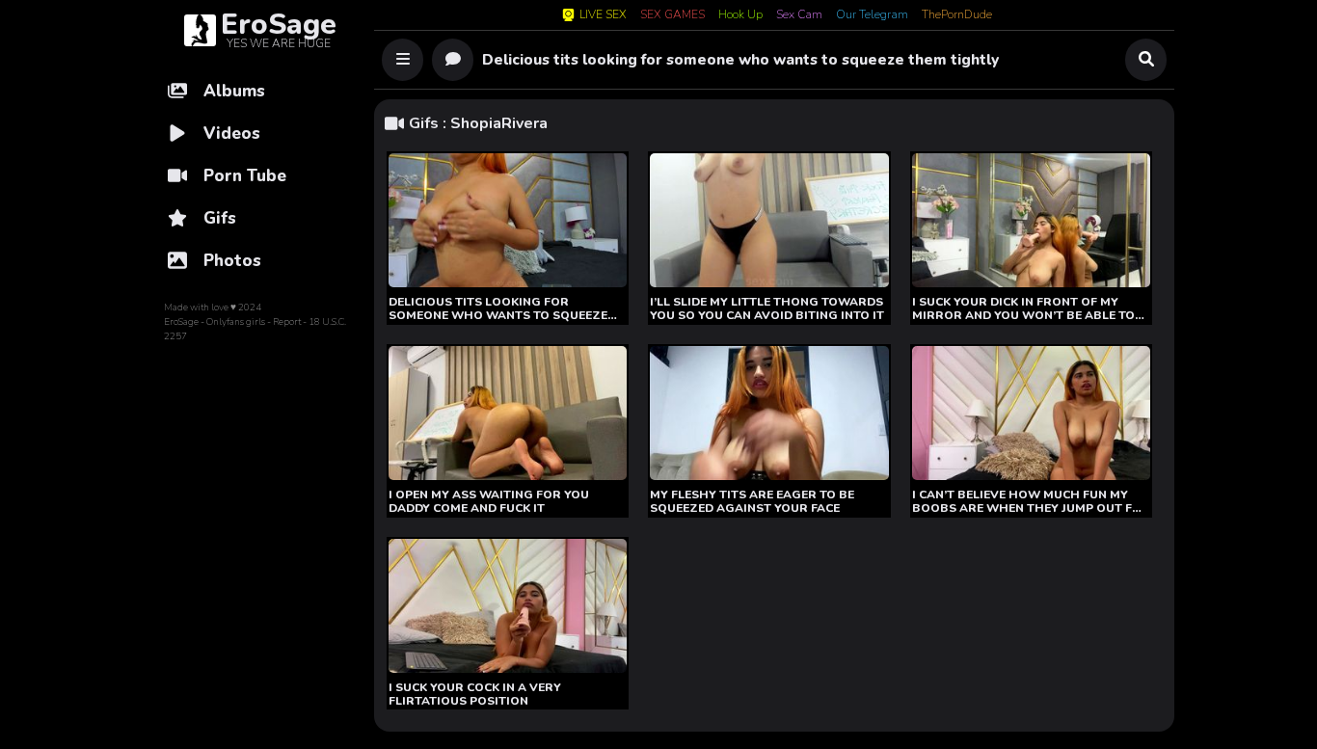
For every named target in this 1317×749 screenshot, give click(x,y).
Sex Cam (799, 15)
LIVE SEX (603, 15)
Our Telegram (872, 15)
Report (287, 322)
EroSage (181, 322)
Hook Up (740, 15)
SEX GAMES (672, 15)
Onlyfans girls (235, 322)
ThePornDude (957, 15)
